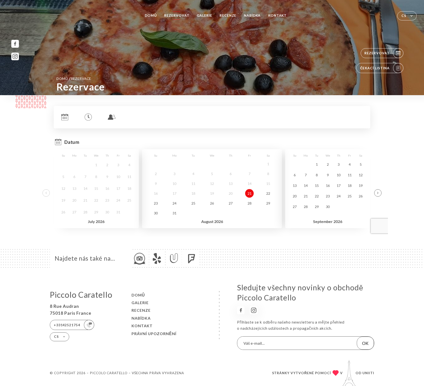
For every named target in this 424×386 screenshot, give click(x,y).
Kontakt (277, 15)
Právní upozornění (154, 333)
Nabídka (252, 15)
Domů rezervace (73, 78)
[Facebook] (15, 43)
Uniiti (368, 373)
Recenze (228, 15)
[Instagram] (15, 56)
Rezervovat (176, 15)
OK (365, 343)
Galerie (204, 15)
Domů (151, 15)
